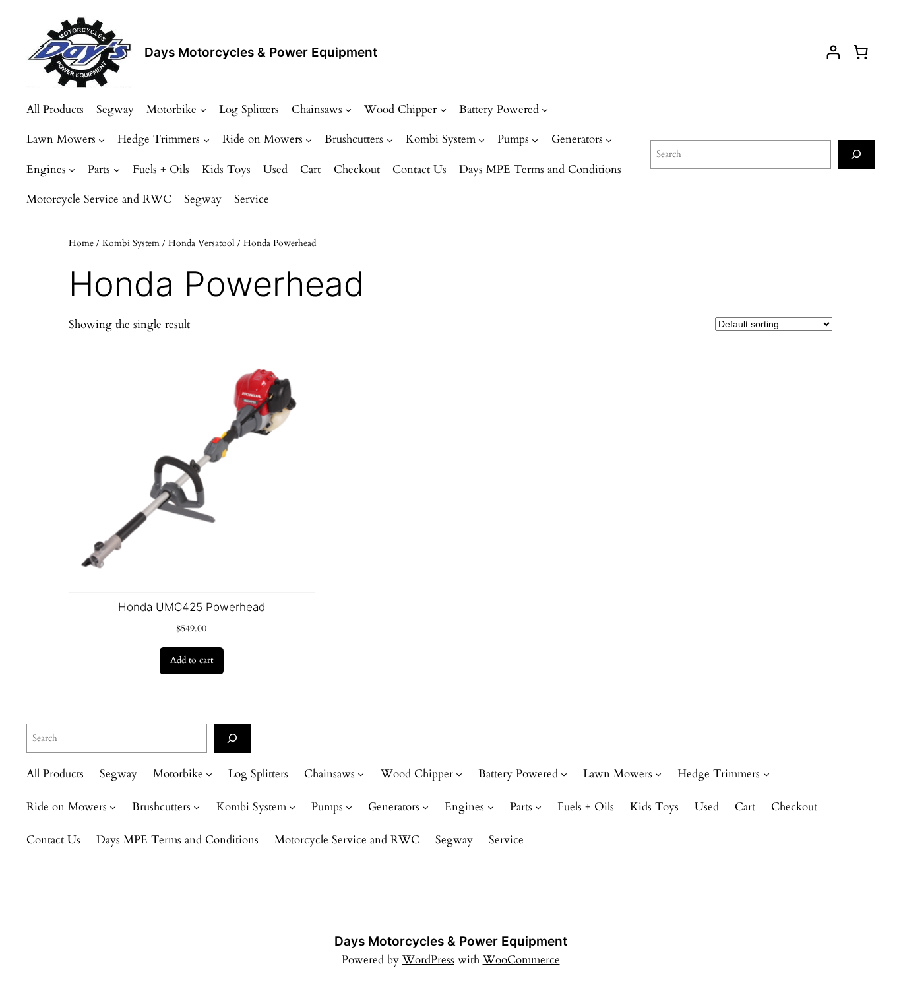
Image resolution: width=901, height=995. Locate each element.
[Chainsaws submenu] (348, 109)
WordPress (428, 959)
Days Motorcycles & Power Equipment (260, 52)
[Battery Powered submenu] (545, 109)
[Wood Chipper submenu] (443, 109)
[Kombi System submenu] (481, 139)
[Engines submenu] (72, 169)
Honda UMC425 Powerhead (191, 607)
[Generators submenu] (609, 139)
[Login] (833, 52)
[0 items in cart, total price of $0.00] (861, 52)
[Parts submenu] (116, 169)
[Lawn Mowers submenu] (101, 139)
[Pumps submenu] (535, 139)
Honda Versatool (201, 243)
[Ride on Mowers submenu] (308, 139)
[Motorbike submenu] (203, 109)
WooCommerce (521, 959)
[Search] (856, 154)
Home (81, 243)
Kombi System (131, 243)
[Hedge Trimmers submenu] (206, 139)
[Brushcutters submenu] (390, 139)
